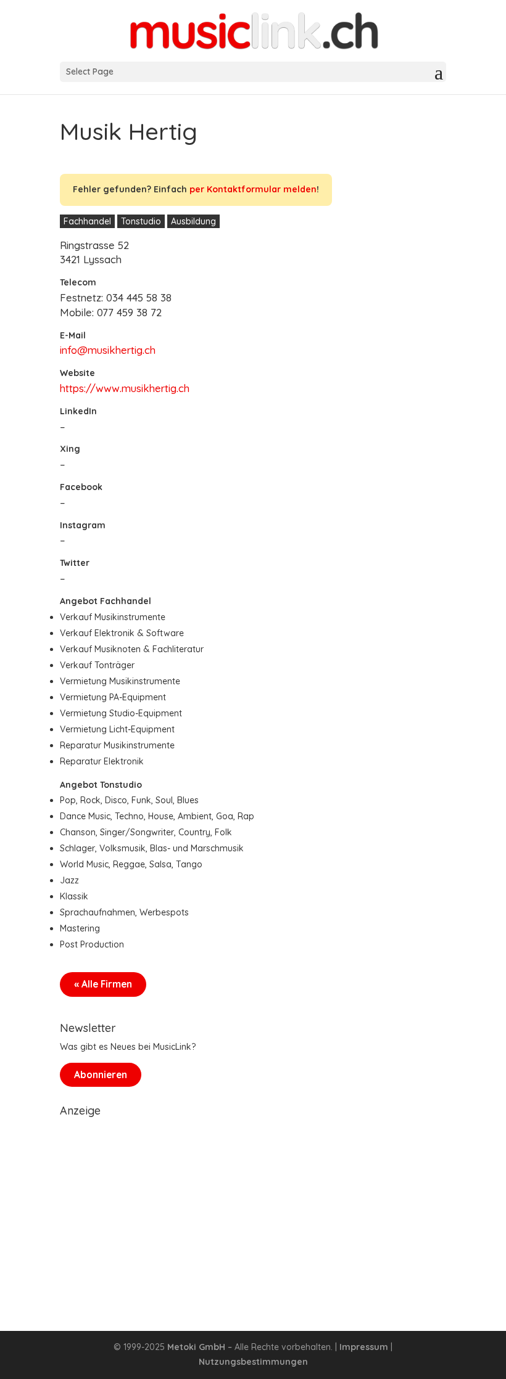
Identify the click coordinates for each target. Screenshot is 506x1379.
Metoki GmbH (196, 1346)
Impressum (363, 1346)
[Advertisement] (253, 1209)
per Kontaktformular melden (253, 189)
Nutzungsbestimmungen (253, 1361)
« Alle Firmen (103, 984)
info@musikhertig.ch (108, 349)
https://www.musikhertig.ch (124, 388)
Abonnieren (100, 1075)
